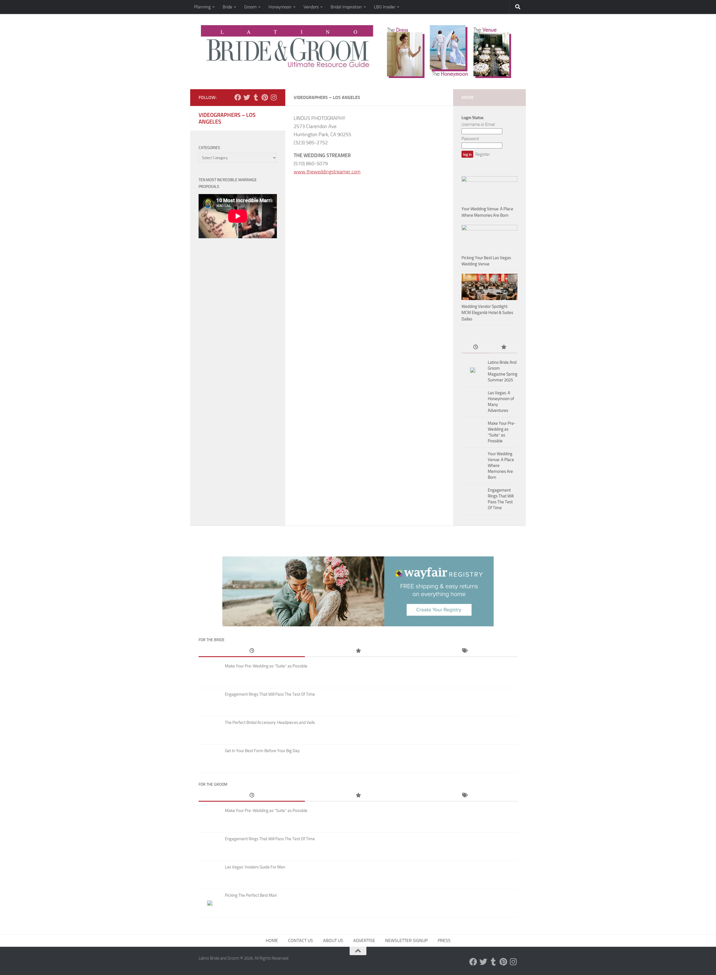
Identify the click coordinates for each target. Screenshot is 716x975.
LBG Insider (384, 7)
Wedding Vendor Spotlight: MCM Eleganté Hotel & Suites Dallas (487, 313)
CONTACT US (300, 940)
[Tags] (464, 651)
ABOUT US (333, 940)
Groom (250, 7)
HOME (272, 940)
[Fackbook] (237, 97)
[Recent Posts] (475, 347)
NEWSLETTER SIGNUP (406, 940)
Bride (227, 7)
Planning (202, 7)
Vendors (311, 7)
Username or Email (478, 124)
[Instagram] (273, 97)
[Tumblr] (255, 97)
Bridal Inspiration (346, 7)
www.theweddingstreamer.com (327, 172)
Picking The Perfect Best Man (251, 895)
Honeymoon (279, 7)
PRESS (444, 940)
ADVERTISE (364, 940)
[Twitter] (246, 97)
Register (482, 154)
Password (470, 138)
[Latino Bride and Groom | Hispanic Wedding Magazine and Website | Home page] (358, 51)
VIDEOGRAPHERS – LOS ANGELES (227, 118)
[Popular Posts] (503, 347)
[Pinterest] (264, 97)
